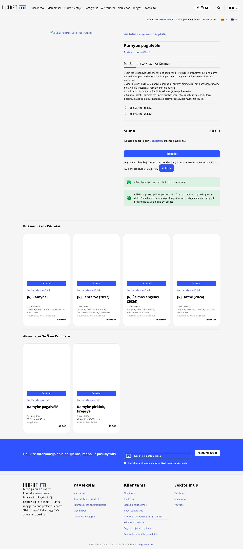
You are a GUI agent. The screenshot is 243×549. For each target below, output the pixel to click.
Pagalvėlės (160, 34)
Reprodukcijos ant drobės (88, 499)
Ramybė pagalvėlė (42, 407)
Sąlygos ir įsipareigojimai (138, 528)
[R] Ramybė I (37, 297)
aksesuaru (157, 140)
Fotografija (91, 8)
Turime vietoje (73, 8)
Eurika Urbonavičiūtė (137, 52)
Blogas (137, 8)
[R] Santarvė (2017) (93, 297)
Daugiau (46, 283)
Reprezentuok (146, 544)
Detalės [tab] (129, 63)
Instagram (180, 499)
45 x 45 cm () (140, 113)
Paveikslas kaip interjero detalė (141, 534)
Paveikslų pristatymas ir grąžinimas (143, 516)
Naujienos (124, 8)
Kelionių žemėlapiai (84, 516)
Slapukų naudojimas (135, 504)
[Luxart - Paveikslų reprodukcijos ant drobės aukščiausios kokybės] (14, 7)
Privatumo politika (134, 522)
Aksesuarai (108, 8)
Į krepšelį (172, 154)
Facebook (179, 493)
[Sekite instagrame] (202, 7)
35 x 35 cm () (140, 107)
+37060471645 (163, 19)
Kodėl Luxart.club (133, 510)
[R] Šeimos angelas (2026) (143, 299)
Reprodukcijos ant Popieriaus (90, 504)
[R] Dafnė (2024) (190, 297)
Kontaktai (150, 8)
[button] (218, 8)
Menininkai (54, 8)
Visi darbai (37, 8)
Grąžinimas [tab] (162, 63)
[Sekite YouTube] (206, 7)
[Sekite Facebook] (198, 7)
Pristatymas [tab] (144, 63)
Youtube (179, 504)
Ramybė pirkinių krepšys (91, 409)
